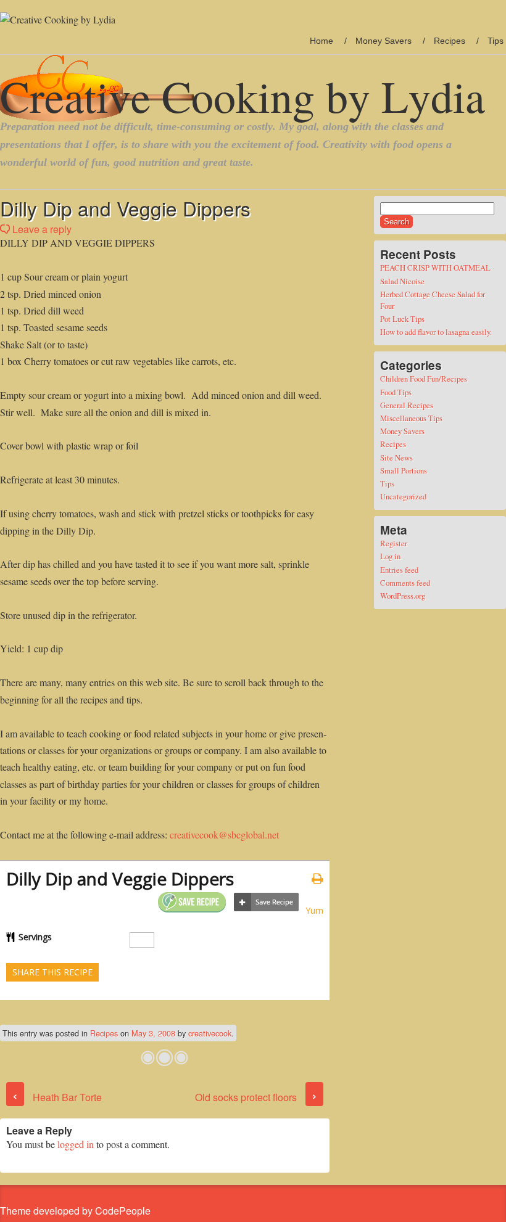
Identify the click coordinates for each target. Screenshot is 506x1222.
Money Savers (383, 41)
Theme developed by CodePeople (75, 1211)
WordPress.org (402, 595)
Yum (314, 910)
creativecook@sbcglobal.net (224, 834)
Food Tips (396, 392)
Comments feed (405, 582)
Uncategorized (403, 496)
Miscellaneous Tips (411, 418)
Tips (495, 41)
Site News (396, 457)
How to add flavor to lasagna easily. (436, 331)
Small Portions (403, 470)
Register (393, 543)
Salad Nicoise (402, 281)
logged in (75, 1144)
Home (321, 41)
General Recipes (406, 405)
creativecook (209, 1033)
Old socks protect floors (256, 1097)
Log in (390, 556)
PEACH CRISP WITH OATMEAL (435, 267)
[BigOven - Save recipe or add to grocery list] (266, 902)
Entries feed (399, 569)
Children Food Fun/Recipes (423, 378)
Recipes (449, 41)
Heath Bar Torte (57, 1097)
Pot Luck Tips (402, 318)
